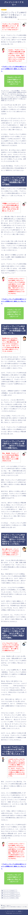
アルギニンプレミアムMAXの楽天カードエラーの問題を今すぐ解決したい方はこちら (13, 69)
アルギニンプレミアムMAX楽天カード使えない (11, 895)
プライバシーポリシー (11, 911)
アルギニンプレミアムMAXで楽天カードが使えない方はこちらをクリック (14, 313)
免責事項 (19, 911)
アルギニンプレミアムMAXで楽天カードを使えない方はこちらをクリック (14, 81)
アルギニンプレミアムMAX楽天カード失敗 (10, 897)
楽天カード (4, 9)
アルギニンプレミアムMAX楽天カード (9, 890)
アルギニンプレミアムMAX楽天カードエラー (11, 893)
